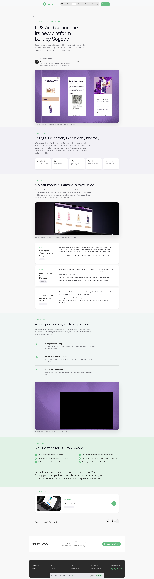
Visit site (79, 62)
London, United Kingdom (96, 568)
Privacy (53, 565)
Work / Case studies (40, 16)
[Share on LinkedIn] (108, 521)
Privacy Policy (74, 575)
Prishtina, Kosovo (75, 568)
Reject (92, 575)
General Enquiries (36, 565)
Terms (53, 568)
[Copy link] (117, 521)
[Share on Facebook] (113, 521)
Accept (99, 575)
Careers (34, 568)
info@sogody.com (115, 565)
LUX (41, 61)
